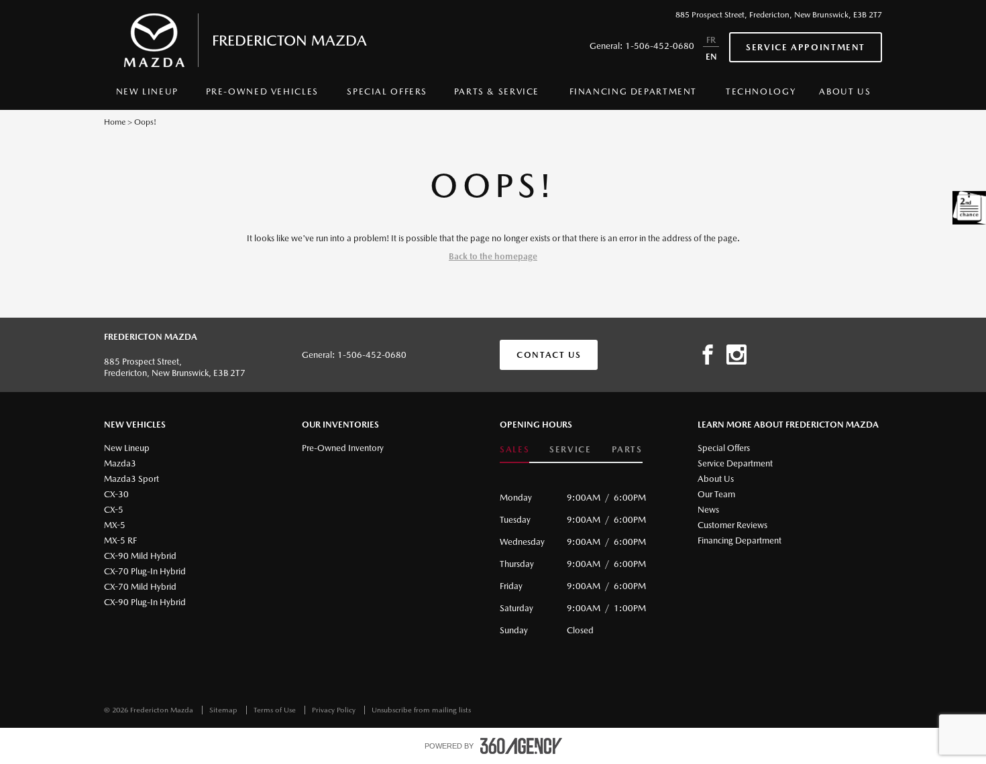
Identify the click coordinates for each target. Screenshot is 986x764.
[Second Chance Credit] (969, 208)
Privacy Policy (335, 710)
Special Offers (387, 91)
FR (711, 40)
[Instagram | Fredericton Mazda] (736, 355)
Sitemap (224, 710)
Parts (627, 449)
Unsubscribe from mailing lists (421, 710)
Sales (514, 449)
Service (570, 449)
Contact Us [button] (548, 355)
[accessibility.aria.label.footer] (521, 746)
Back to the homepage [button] (493, 256)
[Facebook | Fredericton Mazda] (708, 355)
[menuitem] (147, 95)
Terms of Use (276, 710)
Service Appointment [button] (805, 47)
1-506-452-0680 (659, 46)
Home (114, 122)
